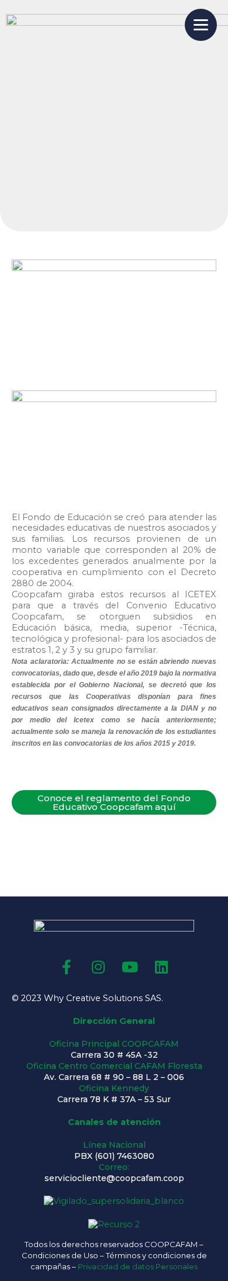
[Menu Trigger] (201, 25)
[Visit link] (114, 998)
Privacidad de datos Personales (138, 1266)
